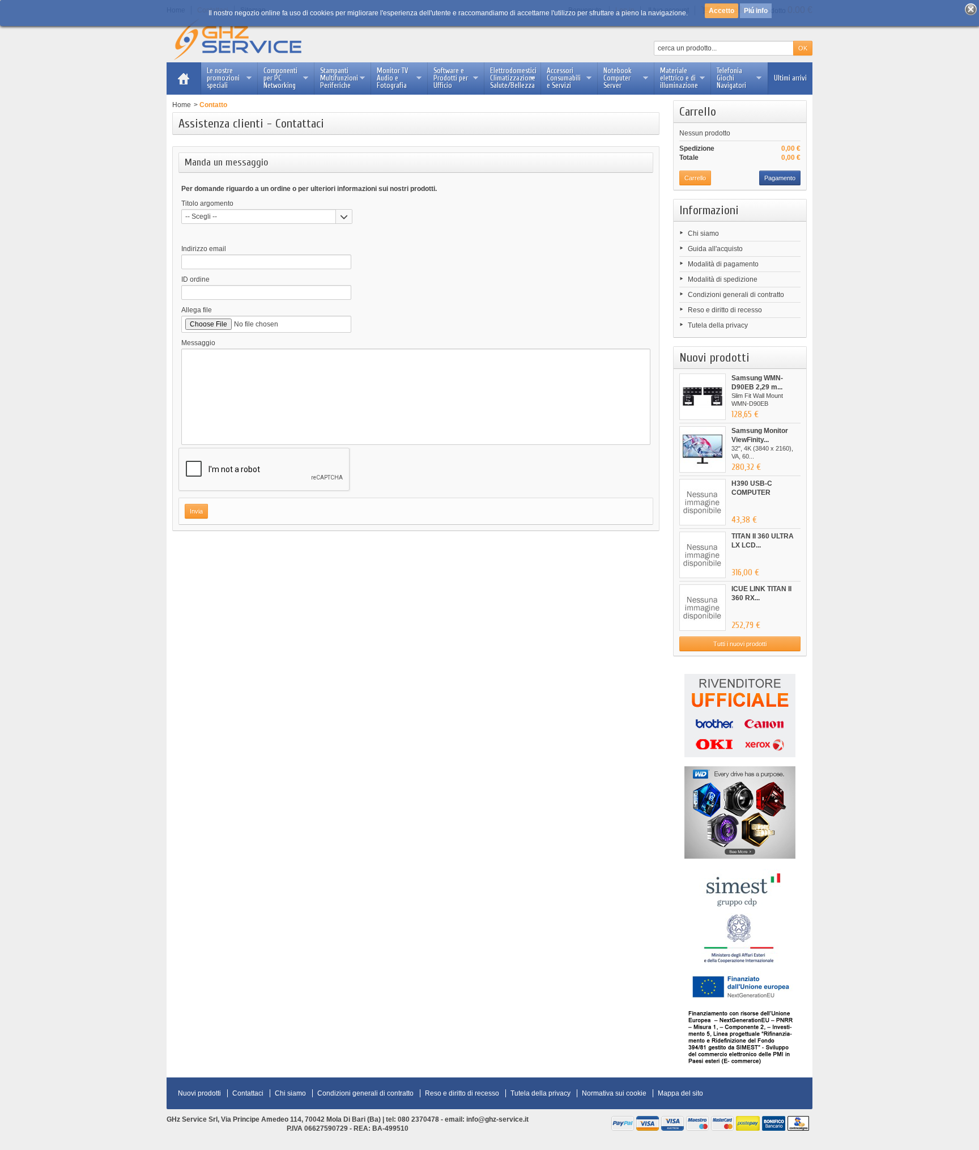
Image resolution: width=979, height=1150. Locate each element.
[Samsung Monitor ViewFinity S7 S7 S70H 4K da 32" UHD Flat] (702, 449)
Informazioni (709, 210)
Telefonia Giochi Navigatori (731, 78)
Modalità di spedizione (722, 279)
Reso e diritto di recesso (725, 310)
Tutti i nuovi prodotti (740, 643)
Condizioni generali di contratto (736, 295)
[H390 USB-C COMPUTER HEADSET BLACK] (702, 502)
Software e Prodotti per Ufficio (450, 78)
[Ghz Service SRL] (247, 39)
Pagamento (779, 178)
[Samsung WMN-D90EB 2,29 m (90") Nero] (702, 397)
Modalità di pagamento (723, 264)
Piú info (756, 11)
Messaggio (198, 343)
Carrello (697, 111)
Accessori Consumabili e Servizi (564, 78)
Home (181, 105)
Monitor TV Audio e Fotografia (392, 78)
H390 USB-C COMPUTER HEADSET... (751, 492)
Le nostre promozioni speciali (223, 78)
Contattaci (247, 1093)
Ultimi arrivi (790, 78)
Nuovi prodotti (714, 357)
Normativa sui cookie (614, 1093)
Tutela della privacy (718, 325)
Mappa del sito (680, 1093)
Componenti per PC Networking (280, 78)
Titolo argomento (207, 203)
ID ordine (195, 279)
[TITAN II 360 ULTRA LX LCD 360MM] (702, 555)
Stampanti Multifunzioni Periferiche (339, 78)
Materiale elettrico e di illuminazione (679, 78)
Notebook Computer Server (617, 78)
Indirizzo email (203, 249)
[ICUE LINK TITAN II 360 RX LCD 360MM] (702, 607)
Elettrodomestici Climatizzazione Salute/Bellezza (513, 78)
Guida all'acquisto (715, 249)
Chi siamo (703, 233)
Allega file (196, 310)
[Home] (184, 78)
